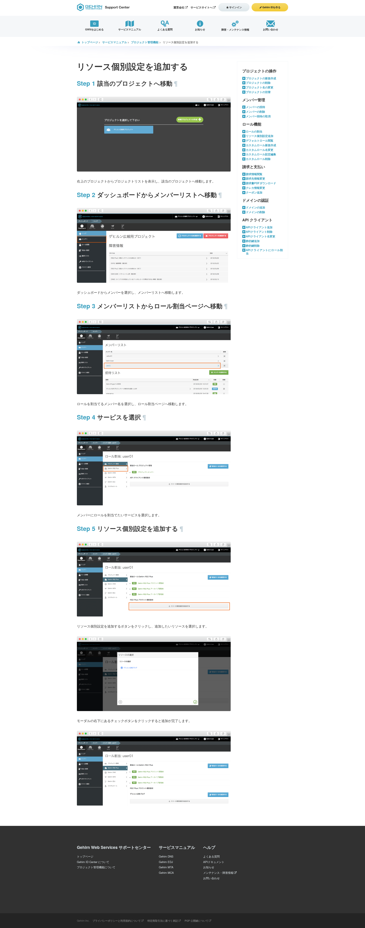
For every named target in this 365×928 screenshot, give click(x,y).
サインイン (235, 7)
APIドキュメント (213, 862)
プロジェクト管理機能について (96, 867)
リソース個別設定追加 (259, 136)
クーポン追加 (254, 192)
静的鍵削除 (253, 245)
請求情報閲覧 (254, 174)
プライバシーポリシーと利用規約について (117, 921)
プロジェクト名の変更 (259, 87)
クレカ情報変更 (255, 187)
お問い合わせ (211, 878)
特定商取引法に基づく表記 (162, 921)
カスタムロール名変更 (259, 150)
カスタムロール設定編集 (261, 154)
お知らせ (208, 867)
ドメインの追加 (255, 207)
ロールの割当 (254, 131)
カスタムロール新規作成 (261, 145)
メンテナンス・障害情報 (218, 873)
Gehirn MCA (166, 873)
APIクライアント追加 (259, 227)
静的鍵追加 (253, 241)
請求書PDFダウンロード (261, 183)
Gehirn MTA (166, 867)
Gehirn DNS (166, 856)
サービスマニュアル (114, 42)
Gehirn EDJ (166, 862)
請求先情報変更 (255, 178)
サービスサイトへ (201, 7)
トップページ (90, 42)
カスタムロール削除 (258, 159)
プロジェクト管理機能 (144, 42)
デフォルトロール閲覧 (259, 140)
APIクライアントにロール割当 (264, 252)
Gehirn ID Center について (93, 862)
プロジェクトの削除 (258, 82)
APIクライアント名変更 (260, 236)
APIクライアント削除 (259, 231)
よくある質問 (211, 856)
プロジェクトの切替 (258, 92)
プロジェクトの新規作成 (261, 78)
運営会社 (178, 7)
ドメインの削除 (255, 212)
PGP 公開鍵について (196, 921)
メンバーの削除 (255, 111)
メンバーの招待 (255, 107)
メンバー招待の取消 (258, 116)
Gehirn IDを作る (271, 7)
